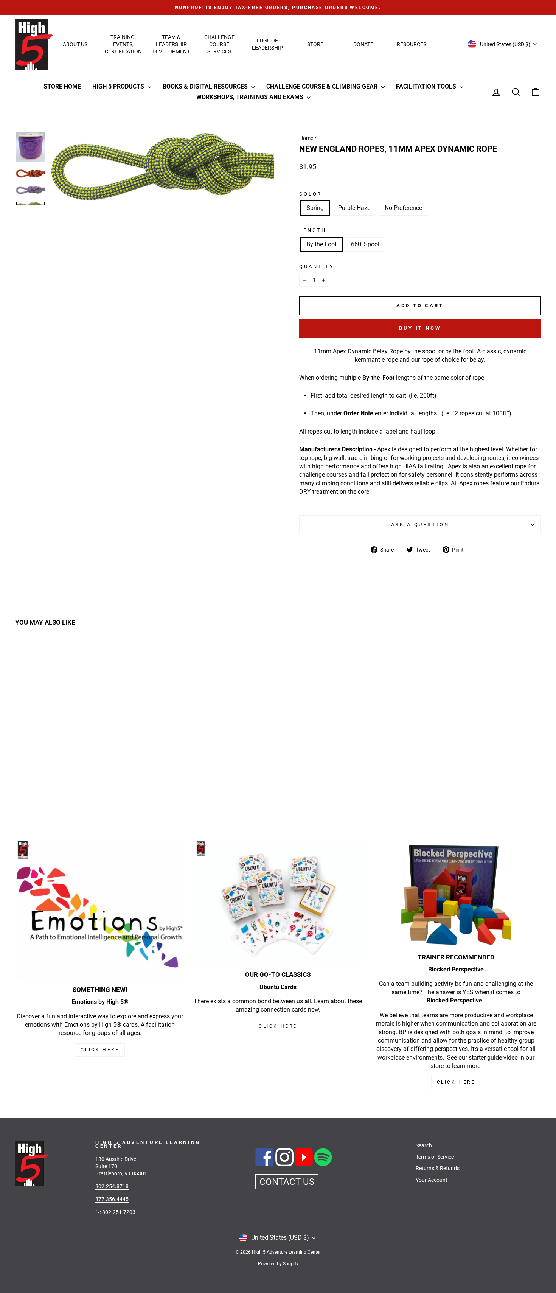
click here (278, 1026)
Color (310, 194)
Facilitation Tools (427, 86)
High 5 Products (119, 86)
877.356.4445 (112, 1199)
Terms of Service (435, 1157)
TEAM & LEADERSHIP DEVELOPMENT (171, 44)
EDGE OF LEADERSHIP (267, 44)
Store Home (62, 86)
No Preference (403, 207)
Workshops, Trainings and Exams (250, 97)
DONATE (363, 44)
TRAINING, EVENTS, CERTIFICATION (123, 44)
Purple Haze (354, 207)
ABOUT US (75, 44)
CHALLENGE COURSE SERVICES (219, 44)
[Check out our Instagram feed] (285, 1164)
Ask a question (420, 524)
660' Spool (365, 244)
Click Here (100, 1049)
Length (312, 230)
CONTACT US (286, 1181)
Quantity (316, 266)
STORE (315, 44)
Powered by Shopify (278, 1264)
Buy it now (420, 328)
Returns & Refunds (438, 1168)
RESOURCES (411, 44)
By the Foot (321, 244)
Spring (315, 207)
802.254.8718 (112, 1186)
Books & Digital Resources (206, 86)
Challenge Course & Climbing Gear (322, 86)
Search (424, 1145)
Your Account (431, 1180)
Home (306, 138)
